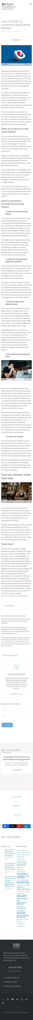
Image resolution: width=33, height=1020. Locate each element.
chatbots (28, 854)
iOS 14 (18, 880)
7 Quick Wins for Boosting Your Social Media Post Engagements (16, 758)
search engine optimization (22, 895)
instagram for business (23, 877)
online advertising (23, 889)
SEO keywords (20, 906)
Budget (23, 854)
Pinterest (27, 891)
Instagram (22, 874)
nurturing (20, 887)
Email (24, 863)
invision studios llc (9, 606)
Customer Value (20, 858)
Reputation (19, 893)
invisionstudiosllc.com (10, 596)
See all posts (7, 752)
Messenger (19, 885)
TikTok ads (19, 921)
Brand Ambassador (25, 852)
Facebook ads (20, 867)
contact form (26, 644)
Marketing (23, 882)
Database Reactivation (22, 861)
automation (24, 850)
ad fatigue (19, 850)
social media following (23, 916)
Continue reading (16, 769)
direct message (18, 591)
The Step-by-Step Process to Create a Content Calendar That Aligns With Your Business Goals (10, 881)
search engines (22, 899)
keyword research (25, 880)
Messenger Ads (26, 885)
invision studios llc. (13, 1012)
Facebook (21, 865)
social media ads (20, 910)
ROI (23, 893)
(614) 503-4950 (15, 967)
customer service (20, 856)
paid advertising (20, 891)
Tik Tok (26, 919)
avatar (18, 852)
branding (19, 854)
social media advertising (21, 912)
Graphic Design (20, 869)
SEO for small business (21, 903)
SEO (18, 901)
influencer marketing (21, 871)
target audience (20, 919)
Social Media (16, 31)
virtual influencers (21, 926)
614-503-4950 (8, 646)
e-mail (19, 863)
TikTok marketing (20, 924)
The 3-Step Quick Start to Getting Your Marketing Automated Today (10, 866)
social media (21, 908)
